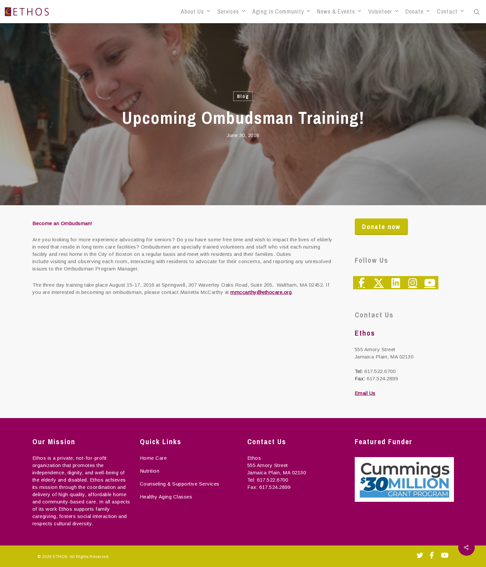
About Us (192, 12)
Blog (243, 96)
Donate (414, 12)
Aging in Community (278, 12)
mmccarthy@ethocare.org (261, 292)
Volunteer (380, 12)
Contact (447, 12)
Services (228, 12)
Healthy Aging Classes (166, 496)
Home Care (153, 458)
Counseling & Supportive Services (180, 484)
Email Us (365, 393)
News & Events (336, 12)
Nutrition (150, 471)
